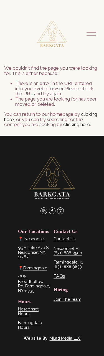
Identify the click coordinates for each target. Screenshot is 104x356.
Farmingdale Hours (30, 324)
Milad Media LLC (65, 338)
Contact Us (64, 239)
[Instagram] (43, 210)
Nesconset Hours (28, 311)
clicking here (76, 124)
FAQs (59, 276)
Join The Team (67, 299)
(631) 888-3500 (68, 253)
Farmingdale (35, 268)
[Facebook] (52, 210)
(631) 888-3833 (68, 266)
